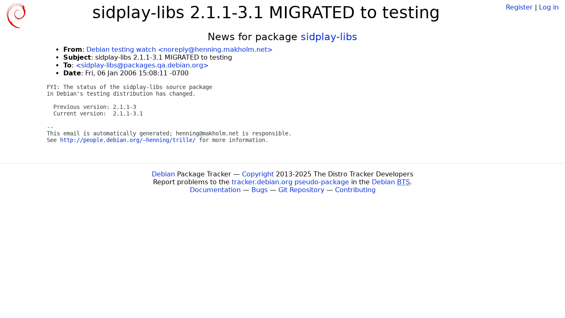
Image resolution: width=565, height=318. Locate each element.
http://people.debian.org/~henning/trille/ (128, 140)
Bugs (259, 190)
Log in (549, 7)
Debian (163, 174)
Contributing (355, 190)
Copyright (258, 174)
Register (519, 7)
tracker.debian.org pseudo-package (290, 182)
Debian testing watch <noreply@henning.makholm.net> (179, 49)
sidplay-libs (329, 37)
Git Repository (301, 190)
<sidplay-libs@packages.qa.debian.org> (142, 65)
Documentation (215, 190)
